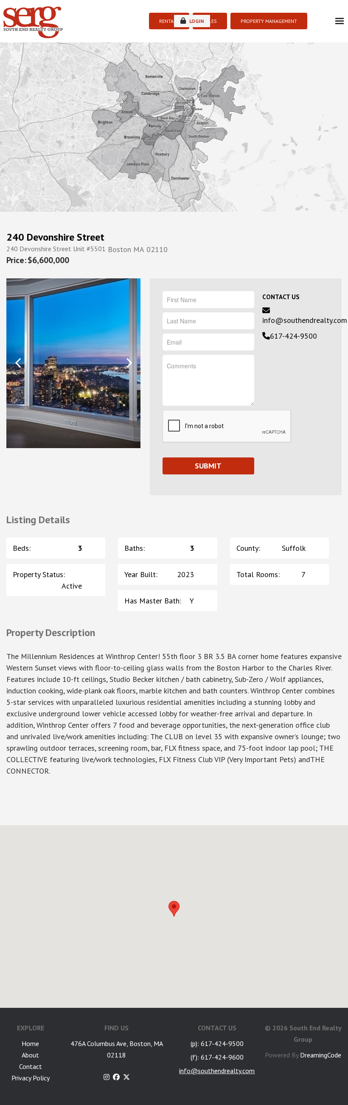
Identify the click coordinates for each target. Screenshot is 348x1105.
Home (30, 1043)
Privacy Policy (30, 1078)
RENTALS (169, 21)
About (30, 1055)
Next (128, 362)
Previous (18, 362)
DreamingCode (320, 1055)
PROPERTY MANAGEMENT (269, 21)
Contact (30, 1066)
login (196, 21)
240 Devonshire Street (55, 237)
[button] (174, 908)
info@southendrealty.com (304, 320)
